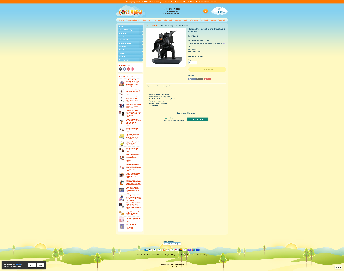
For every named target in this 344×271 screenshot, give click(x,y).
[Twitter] (120, 69)
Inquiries (213, 20)
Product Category (134, 20)
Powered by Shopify (172, 266)
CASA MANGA (171, 264)
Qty (189, 60)
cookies (18, 264)
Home (121, 20)
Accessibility (191, 255)
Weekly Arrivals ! (182, 20)
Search (139, 255)
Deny (40, 265)
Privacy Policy (202, 255)
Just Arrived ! (167, 20)
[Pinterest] (128, 69)
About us (147, 255)
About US (221, 20)
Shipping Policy (170, 255)
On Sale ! (204, 20)
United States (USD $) (171, 244)
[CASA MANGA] (131, 11)
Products (154, 26)
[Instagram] (132, 69)
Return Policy (181, 255)
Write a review (198, 119)
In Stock (158, 20)
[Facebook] (124, 69)
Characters (148, 20)
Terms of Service (157, 255)
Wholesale (195, 20)
